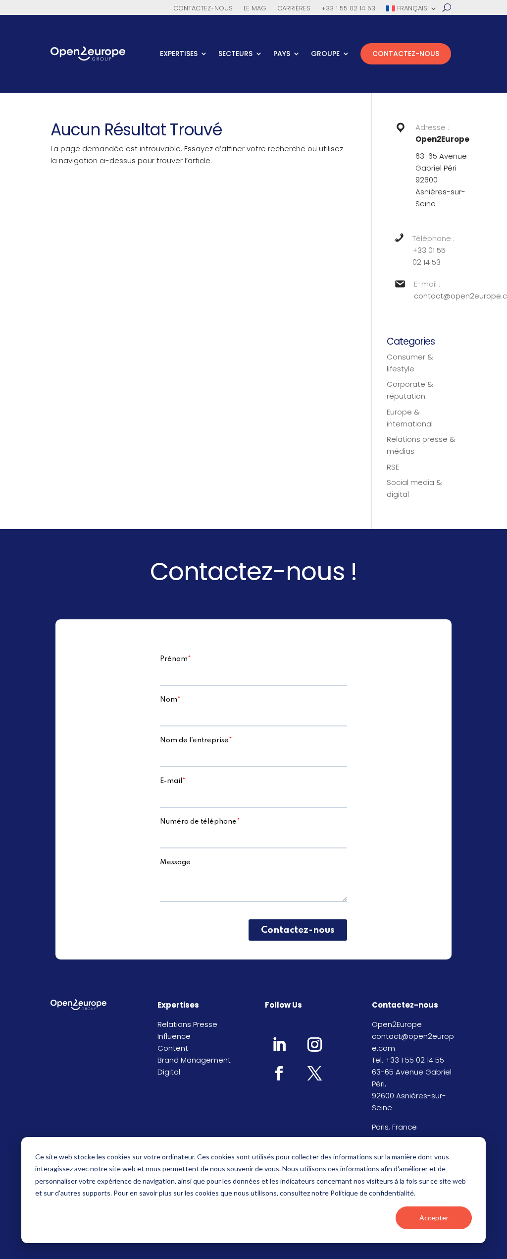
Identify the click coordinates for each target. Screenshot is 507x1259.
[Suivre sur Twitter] (315, 1073)
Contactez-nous (203, 9)
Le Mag (255, 9)
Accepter (434, 1217)
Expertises (179, 54)
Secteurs (235, 54)
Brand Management (194, 1060)
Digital (168, 1072)
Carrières (293, 9)
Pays (281, 54)
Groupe (325, 54)
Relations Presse (187, 1024)
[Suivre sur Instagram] (315, 1044)
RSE (393, 467)
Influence (174, 1036)
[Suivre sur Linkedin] (279, 1044)
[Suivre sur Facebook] (279, 1073)
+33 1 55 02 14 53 (348, 9)
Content (172, 1048)
